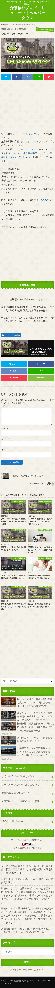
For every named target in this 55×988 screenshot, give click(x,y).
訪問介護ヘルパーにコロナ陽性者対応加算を (34, 739)
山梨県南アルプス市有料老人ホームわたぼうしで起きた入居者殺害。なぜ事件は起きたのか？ (27, 753)
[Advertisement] (27, 107)
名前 (4, 429)
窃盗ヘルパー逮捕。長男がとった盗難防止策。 (25, 879)
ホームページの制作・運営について (20, 785)
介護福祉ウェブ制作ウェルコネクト (27, 970)
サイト (4, 450)
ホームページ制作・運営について (27, 840)
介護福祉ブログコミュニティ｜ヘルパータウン (27, 13)
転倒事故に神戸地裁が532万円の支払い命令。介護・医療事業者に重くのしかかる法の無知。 (28, 728)
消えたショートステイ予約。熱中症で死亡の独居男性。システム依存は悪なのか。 (34, 716)
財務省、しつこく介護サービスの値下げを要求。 (27, 888)
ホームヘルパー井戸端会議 (21, 153)
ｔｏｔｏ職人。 (26, 134)
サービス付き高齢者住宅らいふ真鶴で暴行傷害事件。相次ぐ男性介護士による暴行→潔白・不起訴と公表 (27, 869)
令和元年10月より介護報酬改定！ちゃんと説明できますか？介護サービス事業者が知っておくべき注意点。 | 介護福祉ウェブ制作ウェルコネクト (27, 895)
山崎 (42, 932)
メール (5, 439)
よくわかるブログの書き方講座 (18, 776)
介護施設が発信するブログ (16, 793)
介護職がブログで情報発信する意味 (20, 801)
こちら (42, 200)
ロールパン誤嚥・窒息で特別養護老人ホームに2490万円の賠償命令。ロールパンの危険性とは (27, 704)
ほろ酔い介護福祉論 (12, 335)
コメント (6, 406)
